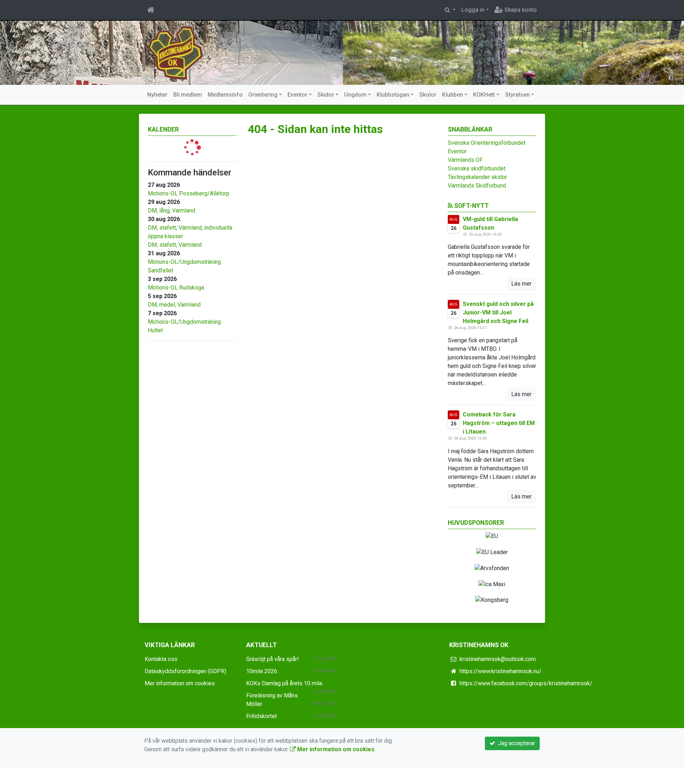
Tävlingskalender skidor (477, 177)
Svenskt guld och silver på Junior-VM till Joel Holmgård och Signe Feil (498, 312)
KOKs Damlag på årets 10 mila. (284, 683)
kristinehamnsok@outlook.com (498, 659)
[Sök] (450, 10)
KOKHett (484, 94)
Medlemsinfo (225, 94)
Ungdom (355, 94)
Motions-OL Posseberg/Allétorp (188, 193)
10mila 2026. (262, 671)
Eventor (297, 94)
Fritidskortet (261, 716)
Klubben (452, 94)
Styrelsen (517, 94)
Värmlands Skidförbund (477, 185)
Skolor (427, 94)
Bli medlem (187, 94)
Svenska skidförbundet (477, 168)
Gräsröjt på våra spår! (272, 659)
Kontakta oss (161, 659)
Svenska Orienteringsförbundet (486, 142)
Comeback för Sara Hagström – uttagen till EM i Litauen (499, 423)
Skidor (325, 94)
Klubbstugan (393, 94)
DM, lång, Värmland (171, 210)
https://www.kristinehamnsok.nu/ (501, 671)
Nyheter (157, 94)
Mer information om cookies (180, 683)
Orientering (263, 94)
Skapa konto (520, 9)
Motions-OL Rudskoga (176, 287)
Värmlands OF (465, 160)
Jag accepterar (515, 743)
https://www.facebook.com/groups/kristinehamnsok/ (526, 683)
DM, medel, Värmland (174, 304)
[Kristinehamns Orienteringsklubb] (175, 52)
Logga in (472, 9)
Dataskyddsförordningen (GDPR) (185, 671)
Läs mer (521, 283)
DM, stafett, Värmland (175, 244)
